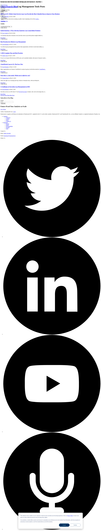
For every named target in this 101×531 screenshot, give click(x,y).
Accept (64, 525)
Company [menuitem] (5, 116)
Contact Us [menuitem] (8, 121)
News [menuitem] (7, 120)
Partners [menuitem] (2, 13)
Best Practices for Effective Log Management (13, 41)
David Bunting (5, 44)
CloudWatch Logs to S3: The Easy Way (12, 64)
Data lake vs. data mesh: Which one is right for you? (15, 75)
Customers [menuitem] (3, 10)
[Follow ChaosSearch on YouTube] (51, 431)
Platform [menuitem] (2, 6)
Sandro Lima (5, 55)
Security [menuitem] (8, 127)
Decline (75, 525)
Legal (14, 111)
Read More (3, 37)
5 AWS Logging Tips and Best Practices (12, 53)
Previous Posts (4, 95)
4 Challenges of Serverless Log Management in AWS (15, 86)
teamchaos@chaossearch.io (10, 135)
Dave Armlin (5, 33)
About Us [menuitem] (8, 117)
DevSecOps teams (23, 91)
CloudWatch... (42, 69)
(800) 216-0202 (7, 133)
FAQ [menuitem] (7, 128)
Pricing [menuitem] (2, 11)
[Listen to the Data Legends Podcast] (51, 529)
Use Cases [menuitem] (3, 8)
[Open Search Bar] (2, 16)
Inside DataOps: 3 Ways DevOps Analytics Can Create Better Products (20, 30)
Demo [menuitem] (7, 125)
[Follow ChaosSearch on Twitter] (51, 236)
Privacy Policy (70, 515)
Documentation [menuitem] (9, 126)
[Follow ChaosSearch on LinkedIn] (51, 334)
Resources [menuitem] (3, 15)
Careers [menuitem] (7, 118)
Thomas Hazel (5, 78)
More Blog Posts (10, 95)
